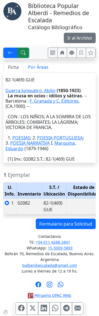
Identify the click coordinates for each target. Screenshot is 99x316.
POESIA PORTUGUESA (60, 138)
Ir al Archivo (79, 38)
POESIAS (21, 138)
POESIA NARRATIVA (30, 143)
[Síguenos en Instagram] (50, 286)
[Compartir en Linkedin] (44, 308)
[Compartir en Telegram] (66, 308)
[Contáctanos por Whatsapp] (61, 286)
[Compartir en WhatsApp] (55, 308)
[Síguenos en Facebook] (38, 286)
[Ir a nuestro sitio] (62, 53)
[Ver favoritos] (91, 53)
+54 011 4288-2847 (53, 242)
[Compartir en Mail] (78, 308)
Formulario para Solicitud (65, 224)
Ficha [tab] (13, 67)
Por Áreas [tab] (38, 67)
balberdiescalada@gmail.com (49, 265)
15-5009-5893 (60, 248)
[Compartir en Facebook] (21, 308)
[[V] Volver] (10, 53)
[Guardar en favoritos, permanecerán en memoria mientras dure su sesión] (81, 53)
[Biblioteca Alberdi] (12, 11)
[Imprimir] (72, 53)
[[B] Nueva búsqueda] (23, 53)
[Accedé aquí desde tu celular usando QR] (53, 53)
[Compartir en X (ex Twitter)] (32, 308)
